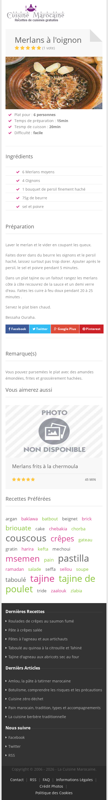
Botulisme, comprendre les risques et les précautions (55, 689)
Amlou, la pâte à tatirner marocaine (39, 680)
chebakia (58, 529)
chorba (78, 529)
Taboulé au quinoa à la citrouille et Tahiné (45, 647)
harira (27, 549)
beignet (70, 519)
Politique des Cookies (54, 792)
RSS (11, 755)
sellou (66, 569)
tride (42, 591)
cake (40, 529)
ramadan (15, 569)
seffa (50, 569)
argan (11, 519)
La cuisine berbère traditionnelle (37, 716)
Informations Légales (74, 779)
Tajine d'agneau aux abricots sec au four (43, 656)
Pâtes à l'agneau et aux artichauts (38, 638)
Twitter (41, 329)
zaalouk (58, 591)
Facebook (18, 329)
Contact (17, 779)
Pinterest (92, 329)
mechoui (61, 549)
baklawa (29, 519)
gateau (85, 540)
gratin (11, 549)
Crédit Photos (51, 786)
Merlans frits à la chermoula (45, 466)
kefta (43, 549)
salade (34, 569)
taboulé (16, 580)
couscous (26, 537)
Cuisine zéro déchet (25, 698)
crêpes (62, 538)
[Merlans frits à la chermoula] (54, 456)
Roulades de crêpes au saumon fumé (41, 621)
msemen (23, 558)
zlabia (76, 591)
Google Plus (66, 329)
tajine (42, 578)
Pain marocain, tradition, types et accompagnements (54, 707)
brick (87, 519)
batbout (50, 519)
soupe (82, 569)
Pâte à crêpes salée (25, 630)
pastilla (73, 557)
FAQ (46, 779)
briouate (18, 527)
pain (49, 560)
